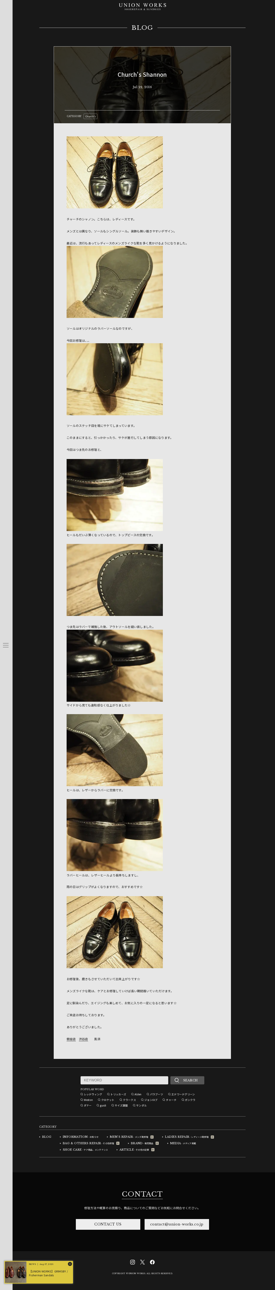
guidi (103, 1105)
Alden (137, 1094)
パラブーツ (156, 1094)
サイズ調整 (121, 1105)
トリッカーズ (118, 1094)
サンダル (141, 1105)
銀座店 (71, 1039)
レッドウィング (93, 1094)
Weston (88, 1100)
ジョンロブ (150, 1100)
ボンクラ (190, 1100)
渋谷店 (83, 1039)
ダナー (88, 1105)
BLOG (142, 28)
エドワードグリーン (183, 1094)
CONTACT (142, 1194)
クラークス (129, 1100)
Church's (90, 116)
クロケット (107, 1100)
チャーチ (171, 1100)
